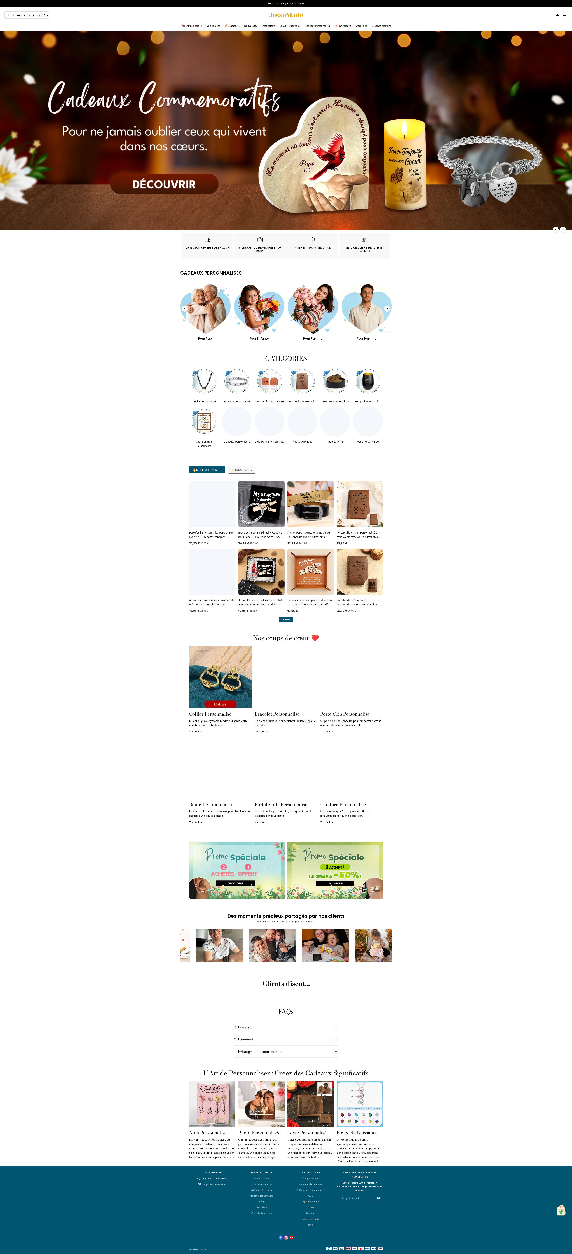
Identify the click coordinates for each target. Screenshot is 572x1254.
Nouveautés (250, 26)
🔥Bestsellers (232, 26)
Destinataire (268, 26)
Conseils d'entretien (261, 1213)
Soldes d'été (213, 26)
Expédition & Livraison (261, 1190)
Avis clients (261, 1207)
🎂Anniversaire (343, 26)
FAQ (261, 1201)
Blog (310, 1224)
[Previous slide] (185, 309)
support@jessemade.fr (215, 1184)
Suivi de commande (261, 1184)
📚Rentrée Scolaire (191, 26)
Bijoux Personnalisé (290, 26)
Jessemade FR (200, 1249)
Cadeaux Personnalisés (317, 26)
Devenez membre (381, 26)
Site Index (311, 1213)
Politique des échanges (261, 1195)
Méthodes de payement (310, 1184)
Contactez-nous (310, 1219)
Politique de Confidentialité (310, 1190)
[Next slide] (387, 309)
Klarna (310, 1207)
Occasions (361, 26)
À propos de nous (311, 1178)
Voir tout (286, 619)
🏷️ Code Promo (311, 1201)
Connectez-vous (261, 1178)
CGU (310, 1195)
